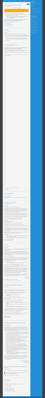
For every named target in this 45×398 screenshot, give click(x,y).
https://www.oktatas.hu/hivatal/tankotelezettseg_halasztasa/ (12, 373)
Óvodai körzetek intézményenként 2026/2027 (9, 24)
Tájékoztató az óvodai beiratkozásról (8, 385)
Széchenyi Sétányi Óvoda (34, 30)
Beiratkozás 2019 (7, 379)
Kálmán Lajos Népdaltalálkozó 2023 (10, 44)
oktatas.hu (5, 226)
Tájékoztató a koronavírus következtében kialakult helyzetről (14, 322)
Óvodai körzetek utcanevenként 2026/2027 (8, 25)
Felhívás (5, 244)
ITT (12, 240)
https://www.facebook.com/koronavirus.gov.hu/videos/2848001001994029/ (13, 335)
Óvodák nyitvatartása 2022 (9, 193)
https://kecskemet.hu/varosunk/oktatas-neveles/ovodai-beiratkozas (11, 21)
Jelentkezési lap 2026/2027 (7, 23)
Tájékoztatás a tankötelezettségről (10, 202)
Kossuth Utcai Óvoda (34, 22)
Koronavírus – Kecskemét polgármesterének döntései (13, 285)
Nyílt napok (6, 29)
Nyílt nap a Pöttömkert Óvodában (35, 12)
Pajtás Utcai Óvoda (34, 27)
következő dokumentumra (14, 375)
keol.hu (6, 318)
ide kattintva (13, 197)
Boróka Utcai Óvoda (34, 17)
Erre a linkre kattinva (6, 187)
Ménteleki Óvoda (34, 25)
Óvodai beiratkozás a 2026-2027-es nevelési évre (12, 5)
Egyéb (32, 19)
